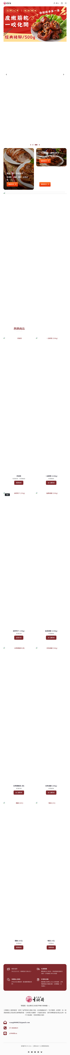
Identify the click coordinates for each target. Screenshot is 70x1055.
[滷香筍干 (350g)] (18, 560)
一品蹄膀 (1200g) (51, 476)
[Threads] (38, 1052)
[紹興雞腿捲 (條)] (18, 715)
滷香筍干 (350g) (19, 631)
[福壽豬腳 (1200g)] (51, 560)
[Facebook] (28, 1052)
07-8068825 (13, 1028)
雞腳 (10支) (19, 941)
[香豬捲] (18, 405)
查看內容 (19, 638)
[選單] (66, 3)
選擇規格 (19, 483)
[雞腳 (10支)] (18, 870)
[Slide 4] (39, 145)
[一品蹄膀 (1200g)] (51, 405)
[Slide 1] (31, 145)
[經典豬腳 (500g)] (51, 715)
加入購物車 (51, 483)
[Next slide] (63, 74)
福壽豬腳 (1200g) (51, 631)
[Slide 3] (36, 145)
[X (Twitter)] (32, 1052)
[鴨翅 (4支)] (51, 870)
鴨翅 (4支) (51, 941)
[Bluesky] (41, 1052)
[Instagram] (35, 1052)
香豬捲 (18, 476)
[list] (34, 74)
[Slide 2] (33, 145)
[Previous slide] (6, 74)
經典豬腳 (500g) (51, 786)
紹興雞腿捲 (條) (18, 786)
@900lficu (13, 1033)
